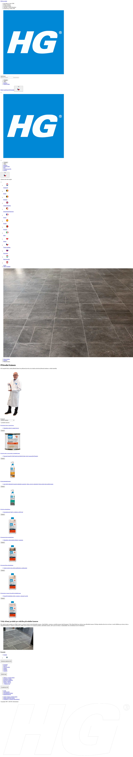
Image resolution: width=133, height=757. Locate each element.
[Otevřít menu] (1, 92)
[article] (66, 438)
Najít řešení (3, 76)
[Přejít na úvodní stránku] (66, 42)
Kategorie (3, 419)
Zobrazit (2, 430)
